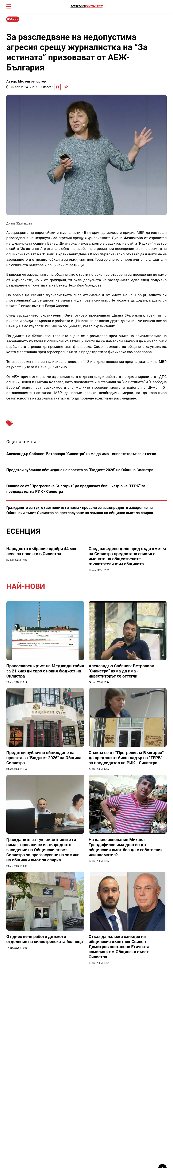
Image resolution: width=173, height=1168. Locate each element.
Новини (12, 19)
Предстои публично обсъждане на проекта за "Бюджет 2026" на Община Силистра (79, 470)
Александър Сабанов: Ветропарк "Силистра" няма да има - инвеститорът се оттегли (81, 454)
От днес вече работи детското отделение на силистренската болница (44, 939)
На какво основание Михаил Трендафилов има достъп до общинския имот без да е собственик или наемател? (126, 847)
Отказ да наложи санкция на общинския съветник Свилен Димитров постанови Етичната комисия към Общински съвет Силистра (119, 946)
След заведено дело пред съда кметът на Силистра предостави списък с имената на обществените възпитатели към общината (128, 556)
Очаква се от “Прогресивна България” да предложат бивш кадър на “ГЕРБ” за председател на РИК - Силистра (126, 757)
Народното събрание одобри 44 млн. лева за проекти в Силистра (42, 551)
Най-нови (25, 586)
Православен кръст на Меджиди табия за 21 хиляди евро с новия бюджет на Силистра (45, 671)
